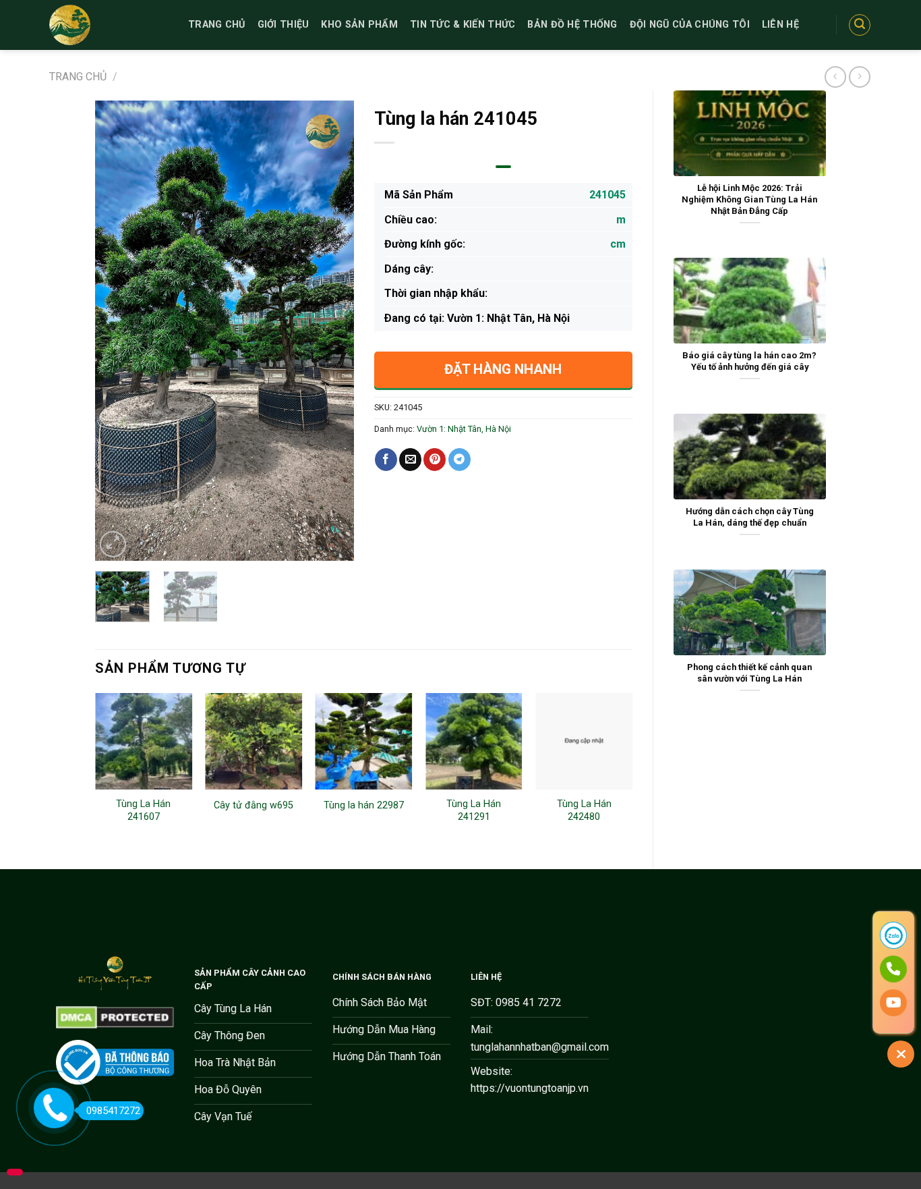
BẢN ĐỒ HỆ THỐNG (572, 24)
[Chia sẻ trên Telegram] (459, 459)
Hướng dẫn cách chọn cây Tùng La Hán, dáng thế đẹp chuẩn (750, 517)
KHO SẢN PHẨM (359, 24)
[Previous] (117, 331)
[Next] (332, 331)
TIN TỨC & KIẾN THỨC (462, 24)
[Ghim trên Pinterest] (434, 459)
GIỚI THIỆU (283, 24)
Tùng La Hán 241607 (143, 810)
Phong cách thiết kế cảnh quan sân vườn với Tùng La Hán (749, 673)
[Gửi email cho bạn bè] (410, 459)
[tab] (503, 166)
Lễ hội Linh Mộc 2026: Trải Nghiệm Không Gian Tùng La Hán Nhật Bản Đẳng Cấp (749, 199)
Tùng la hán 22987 (364, 805)
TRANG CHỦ (216, 24)
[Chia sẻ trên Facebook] (386, 459)
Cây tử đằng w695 (253, 805)
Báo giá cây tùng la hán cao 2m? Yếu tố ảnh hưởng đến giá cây (749, 361)
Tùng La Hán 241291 (473, 810)
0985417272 (113, 1111)
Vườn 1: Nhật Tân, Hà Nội (464, 429)
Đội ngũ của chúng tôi (690, 24)
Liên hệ (780, 24)
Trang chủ (78, 76)
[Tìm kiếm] (859, 25)
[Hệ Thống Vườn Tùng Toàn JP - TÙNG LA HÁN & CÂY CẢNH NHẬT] (108, 25)
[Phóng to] (113, 544)
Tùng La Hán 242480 (584, 810)
